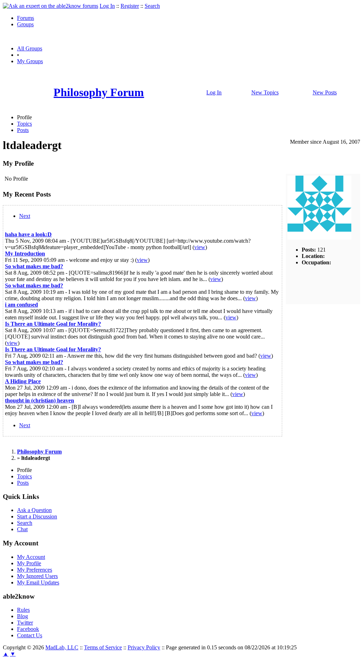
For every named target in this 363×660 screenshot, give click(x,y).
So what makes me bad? (34, 266)
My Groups (30, 61)
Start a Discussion (37, 516)
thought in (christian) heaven (39, 400)
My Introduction (25, 254)
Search (152, 6)
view (199, 247)
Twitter (25, 623)
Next (24, 216)
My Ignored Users (37, 576)
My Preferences (34, 570)
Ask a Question (34, 510)
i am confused (21, 305)
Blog (22, 616)
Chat (22, 529)
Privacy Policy (144, 647)
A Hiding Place (23, 381)
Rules (23, 610)
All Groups (29, 48)
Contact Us (29, 635)
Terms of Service (103, 647)
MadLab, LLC (61, 647)
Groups (25, 24)
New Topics (265, 92)
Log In (107, 6)
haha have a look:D (28, 234)
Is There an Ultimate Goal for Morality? (53, 324)
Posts (23, 130)
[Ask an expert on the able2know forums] (50, 6)
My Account (31, 557)
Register (130, 6)
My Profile (29, 563)
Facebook (28, 629)
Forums (25, 18)
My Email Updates (38, 582)
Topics (24, 124)
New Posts (325, 92)
